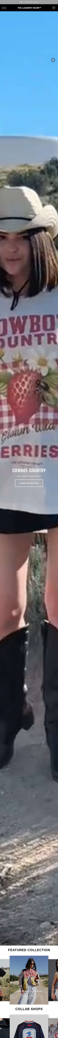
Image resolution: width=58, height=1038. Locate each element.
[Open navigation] (5, 8)
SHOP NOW (29, 996)
